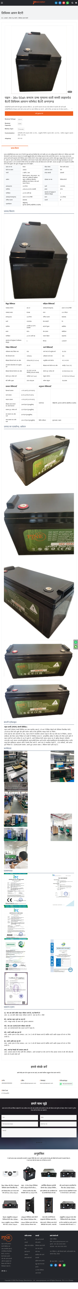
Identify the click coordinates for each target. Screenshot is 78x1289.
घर (2, 18)
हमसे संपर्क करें (28, 1257)
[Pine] (75, 642)
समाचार (26, 1254)
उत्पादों (5, 18)
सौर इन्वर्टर (38, 1242)
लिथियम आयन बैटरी (23, 18)
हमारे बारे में (27, 1251)
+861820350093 (67, 1084)
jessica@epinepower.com (28, 1083)
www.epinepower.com (46, 1083)
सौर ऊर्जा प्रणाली (39, 1239)
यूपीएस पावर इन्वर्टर (40, 1260)
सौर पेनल (37, 1251)
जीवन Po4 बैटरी (13, 18)
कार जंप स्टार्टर (39, 1248)
